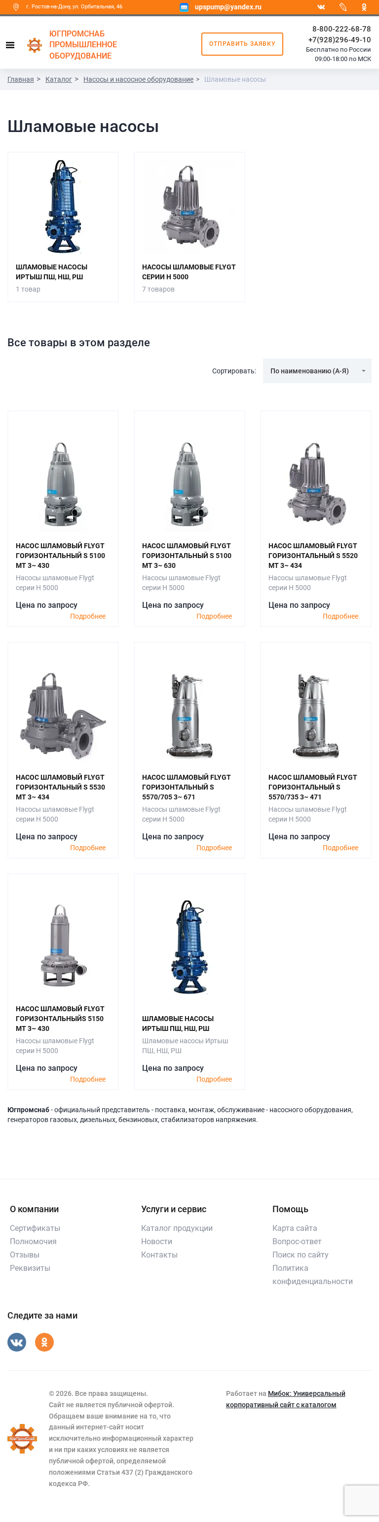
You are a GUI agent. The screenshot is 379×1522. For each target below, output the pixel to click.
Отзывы (24, 1254)
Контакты (159, 1254)
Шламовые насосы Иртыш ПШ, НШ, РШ (51, 272)
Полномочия (33, 1241)
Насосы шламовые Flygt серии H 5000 (189, 272)
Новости (156, 1241)
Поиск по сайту (300, 1254)
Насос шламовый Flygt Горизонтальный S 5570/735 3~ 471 (312, 787)
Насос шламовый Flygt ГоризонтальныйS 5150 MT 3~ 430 (60, 1018)
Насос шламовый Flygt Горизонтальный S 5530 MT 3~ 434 (60, 787)
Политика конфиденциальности (312, 1274)
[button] (317, 371)
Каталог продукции (177, 1228)
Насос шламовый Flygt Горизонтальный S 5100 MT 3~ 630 (186, 555)
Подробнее (88, 616)
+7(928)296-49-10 (339, 39)
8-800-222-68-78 (341, 29)
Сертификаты (35, 1228)
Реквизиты (30, 1268)
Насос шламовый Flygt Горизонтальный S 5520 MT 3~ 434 (313, 555)
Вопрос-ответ (297, 1241)
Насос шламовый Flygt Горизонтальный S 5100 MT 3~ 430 (60, 555)
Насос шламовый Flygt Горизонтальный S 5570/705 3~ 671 (186, 787)
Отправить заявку (242, 43)
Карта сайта (294, 1228)
